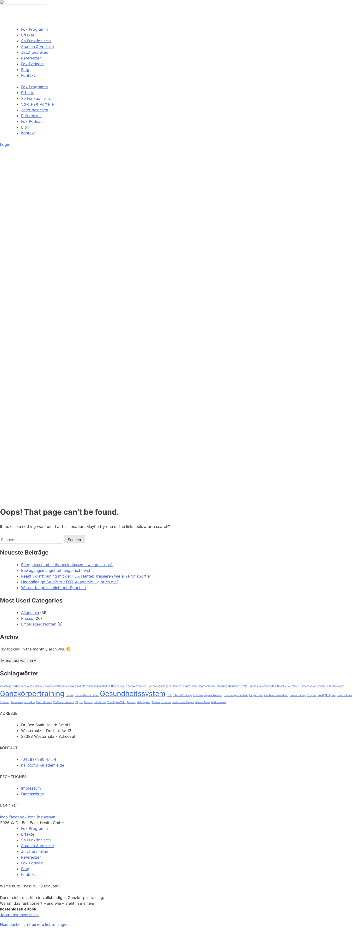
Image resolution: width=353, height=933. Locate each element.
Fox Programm (34, 29)
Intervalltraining (182, 695)
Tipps (79, 702)
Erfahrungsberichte (227, 686)
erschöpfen (269, 686)
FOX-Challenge (335, 686)
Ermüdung (255, 686)
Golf (169, 695)
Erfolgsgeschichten (38, 624)
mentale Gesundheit (276, 695)
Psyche (311, 695)
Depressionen (206, 686)
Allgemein (30, 612)
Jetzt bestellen (34, 52)
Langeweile (256, 695)
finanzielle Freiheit (288, 686)
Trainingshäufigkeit (138, 702)
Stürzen (4, 702)
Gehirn (69, 695)
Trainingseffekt (116, 702)
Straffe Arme (344, 695)
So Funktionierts (36, 40)
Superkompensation (23, 702)
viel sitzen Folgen (183, 702)
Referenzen (31, 58)
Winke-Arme (202, 702)
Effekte (27, 35)
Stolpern (330, 695)
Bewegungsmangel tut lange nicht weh (56, 570)
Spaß (320, 695)
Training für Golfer (95, 702)
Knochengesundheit (236, 695)
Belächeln (61, 686)
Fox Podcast (32, 63)
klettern (198, 695)
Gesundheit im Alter (87, 695)
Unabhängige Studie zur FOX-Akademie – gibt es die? (69, 581)
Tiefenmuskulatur (63, 702)
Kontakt (28, 75)
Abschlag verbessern (13, 686)
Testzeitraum (44, 702)
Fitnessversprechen (313, 686)
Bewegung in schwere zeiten (128, 686)
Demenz (177, 686)
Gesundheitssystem (132, 693)
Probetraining (298, 695)
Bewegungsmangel (159, 686)
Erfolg (244, 686)
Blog (25, 69)
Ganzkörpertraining (32, 693)
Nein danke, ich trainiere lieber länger (34, 924)
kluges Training (213, 695)
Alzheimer (33, 686)
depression (190, 686)
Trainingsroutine (161, 702)
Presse (27, 618)
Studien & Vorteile (37, 46)
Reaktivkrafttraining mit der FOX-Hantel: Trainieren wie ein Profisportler (86, 576)
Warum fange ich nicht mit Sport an (53, 587)
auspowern (47, 686)
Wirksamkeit (218, 702)
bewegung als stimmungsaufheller (89, 686)
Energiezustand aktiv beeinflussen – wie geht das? (67, 564)
